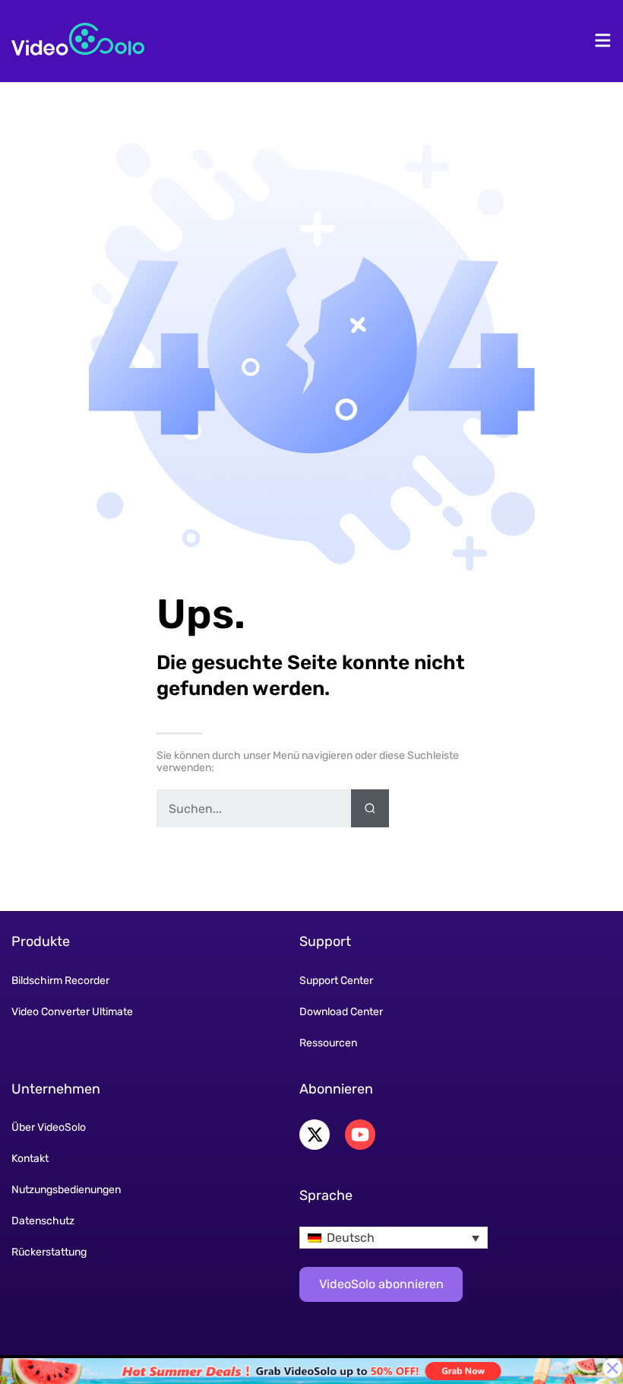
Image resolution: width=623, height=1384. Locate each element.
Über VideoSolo (48, 1127)
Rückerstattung (49, 1252)
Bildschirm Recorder (60, 980)
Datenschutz (42, 1220)
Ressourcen (328, 1042)
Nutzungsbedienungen (66, 1189)
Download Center (341, 1011)
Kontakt (30, 1158)
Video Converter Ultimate (72, 1011)
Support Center (336, 980)
